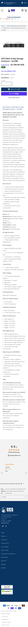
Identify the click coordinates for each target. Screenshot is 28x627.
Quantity (3, 80)
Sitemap (3, 564)
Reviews (3, 568)
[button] (22, 10)
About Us (3, 536)
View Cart (3, 560)
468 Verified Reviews (14, 452)
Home (2, 532)
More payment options (14, 97)
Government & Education (8, 553)
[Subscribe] (25, 497)
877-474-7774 (5, 523)
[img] (14, 450)
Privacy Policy (5, 543)
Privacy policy (5, 616)
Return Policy (5, 550)
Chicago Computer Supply (10, 611)
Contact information (6, 622)
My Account (4, 557)
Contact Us (4, 539)
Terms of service (5, 625)
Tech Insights (5, 546)
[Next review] (26, 473)
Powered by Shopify (5, 613)
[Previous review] (1, 473)
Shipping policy (5, 619)
